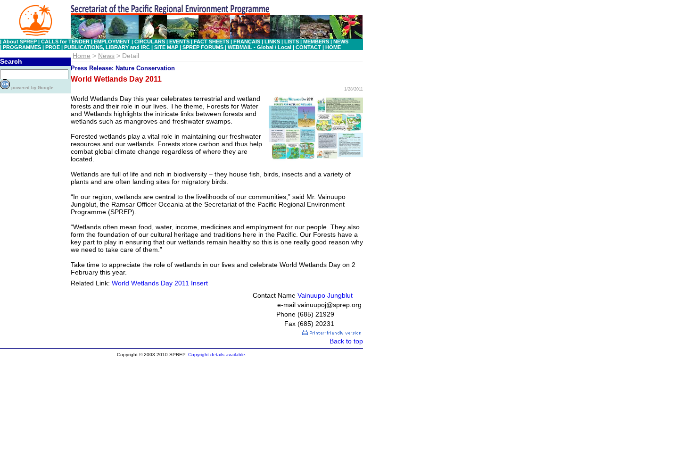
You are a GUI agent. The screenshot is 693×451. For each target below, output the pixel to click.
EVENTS (179, 41)
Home (82, 55)
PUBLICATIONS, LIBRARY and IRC (107, 47)
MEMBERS (316, 41)
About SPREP (20, 41)
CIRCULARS (149, 41)
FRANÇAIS (246, 41)
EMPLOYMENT (112, 41)
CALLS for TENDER (65, 41)
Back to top (346, 341)
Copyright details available (216, 354)
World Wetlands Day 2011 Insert (160, 283)
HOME (333, 47)
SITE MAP (165, 47)
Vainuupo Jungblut (325, 295)
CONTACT (308, 47)
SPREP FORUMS (202, 47)
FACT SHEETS (211, 41)
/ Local (284, 47)
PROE (52, 47)
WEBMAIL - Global (250, 47)
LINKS (272, 41)
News (106, 55)
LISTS (291, 41)
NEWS (340, 41)
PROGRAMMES (22, 47)
